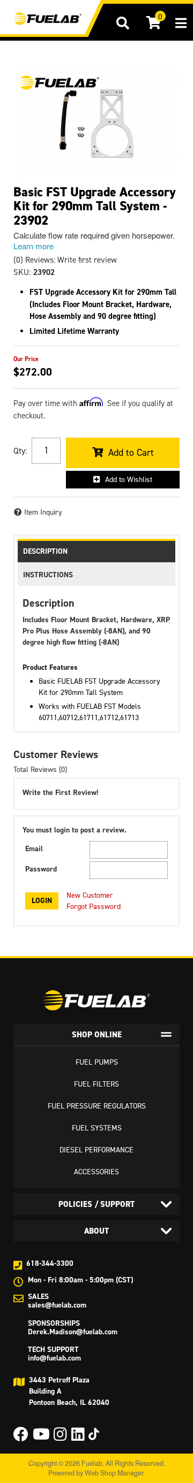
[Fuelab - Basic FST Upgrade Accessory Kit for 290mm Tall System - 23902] (59, 82)
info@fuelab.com (54, 1358)
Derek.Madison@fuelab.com (72, 1332)
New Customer (89, 895)
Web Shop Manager (114, 1473)
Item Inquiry (43, 512)
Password (41, 869)
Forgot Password (93, 906)
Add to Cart (131, 452)
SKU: (22, 272)
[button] (122, 23)
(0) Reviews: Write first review (65, 260)
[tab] (96, 1034)
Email (34, 849)
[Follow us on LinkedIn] (78, 1437)
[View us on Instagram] (60, 1437)
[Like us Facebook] (20, 1437)
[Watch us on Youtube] (41, 1437)
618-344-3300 (49, 1263)
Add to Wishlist (128, 480)
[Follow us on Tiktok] (93, 1434)
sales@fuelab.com (57, 1305)
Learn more (33, 245)
